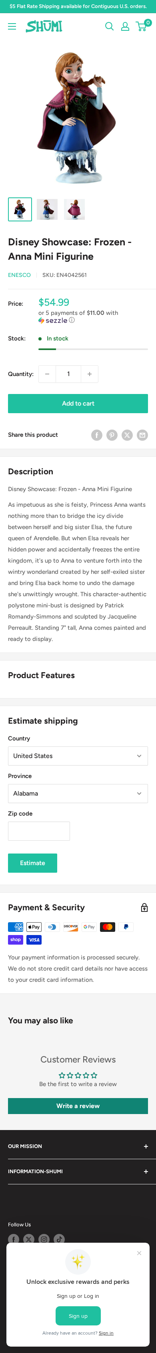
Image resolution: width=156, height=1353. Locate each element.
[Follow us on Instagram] (44, 1239)
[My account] (125, 26)
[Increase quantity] (89, 374)
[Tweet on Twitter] (127, 435)
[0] (141, 26)
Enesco (19, 275)
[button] (93, 316)
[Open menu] (12, 26)
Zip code (20, 813)
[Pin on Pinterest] (112, 435)
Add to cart (78, 403)
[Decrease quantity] (47, 374)
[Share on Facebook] (96, 435)
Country (19, 738)
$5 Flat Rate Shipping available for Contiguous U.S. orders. (78, 6)
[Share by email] (142, 435)
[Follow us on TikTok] (59, 1239)
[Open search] (109, 26)
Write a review (78, 1106)
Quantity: (21, 374)
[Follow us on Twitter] (28, 1239)
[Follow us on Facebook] (13, 1239)
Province (20, 776)
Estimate (32, 863)
